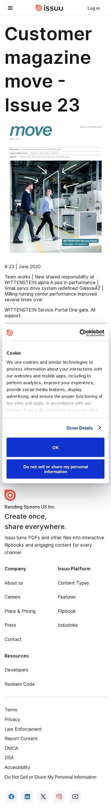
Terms (11, 710)
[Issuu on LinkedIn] (27, 796)
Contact (13, 639)
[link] (93, 8)
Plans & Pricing (20, 611)
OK (55, 447)
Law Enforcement (23, 729)
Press (10, 625)
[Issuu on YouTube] (75, 796)
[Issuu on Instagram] (59, 796)
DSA (9, 757)
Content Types (73, 583)
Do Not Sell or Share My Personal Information (50, 777)
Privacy (12, 719)
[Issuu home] (49, 8)
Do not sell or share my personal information (55, 469)
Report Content (21, 738)
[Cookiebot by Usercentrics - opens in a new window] (79, 333)
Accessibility (17, 767)
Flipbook (67, 611)
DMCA (11, 748)
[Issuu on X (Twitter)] (43, 796)
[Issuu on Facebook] (11, 796)
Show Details (79, 427)
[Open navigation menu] (10, 8)
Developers (16, 670)
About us (14, 583)
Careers (12, 597)
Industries (68, 625)
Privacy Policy (22, 409)
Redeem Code (20, 684)
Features (67, 597)
